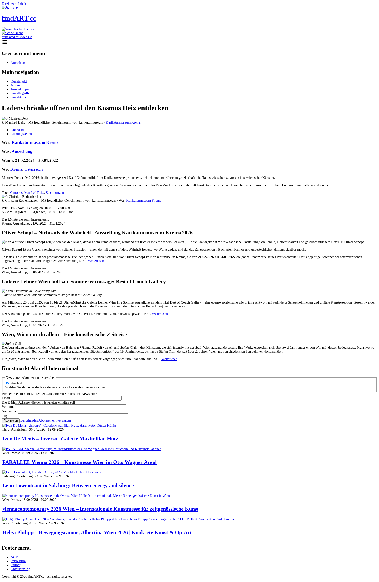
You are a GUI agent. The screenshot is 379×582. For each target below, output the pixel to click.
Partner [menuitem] (15, 565)
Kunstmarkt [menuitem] (19, 81)
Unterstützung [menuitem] (20, 569)
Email (6, 398)
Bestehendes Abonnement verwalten (45, 420)
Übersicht (17, 130)
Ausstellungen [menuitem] (20, 89)
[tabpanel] (189, 171)
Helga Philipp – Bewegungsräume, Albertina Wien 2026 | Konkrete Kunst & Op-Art (97, 532)
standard (16, 383)
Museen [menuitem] (16, 85)
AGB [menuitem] (14, 557)
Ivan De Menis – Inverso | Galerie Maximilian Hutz (60, 439)
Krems (16, 169)
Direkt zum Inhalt (14, 3)
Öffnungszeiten (21, 134)
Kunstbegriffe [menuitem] (20, 93)
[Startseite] (10, 7)
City (5, 416)
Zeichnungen (55, 192)
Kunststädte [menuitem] (19, 97)
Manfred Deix (34, 192)
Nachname (9, 411)
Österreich (33, 169)
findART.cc (19, 18)
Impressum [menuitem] (18, 561)
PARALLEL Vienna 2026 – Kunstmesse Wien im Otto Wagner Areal (79, 462)
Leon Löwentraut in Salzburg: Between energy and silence (68, 485)
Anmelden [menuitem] (18, 63)
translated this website (17, 37)
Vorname (8, 406)
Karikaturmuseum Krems (123, 122)
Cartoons (16, 192)
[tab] (194, 130)
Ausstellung (22, 151)
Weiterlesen (96, 261)
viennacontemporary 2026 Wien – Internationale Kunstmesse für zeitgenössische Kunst (100, 509)
